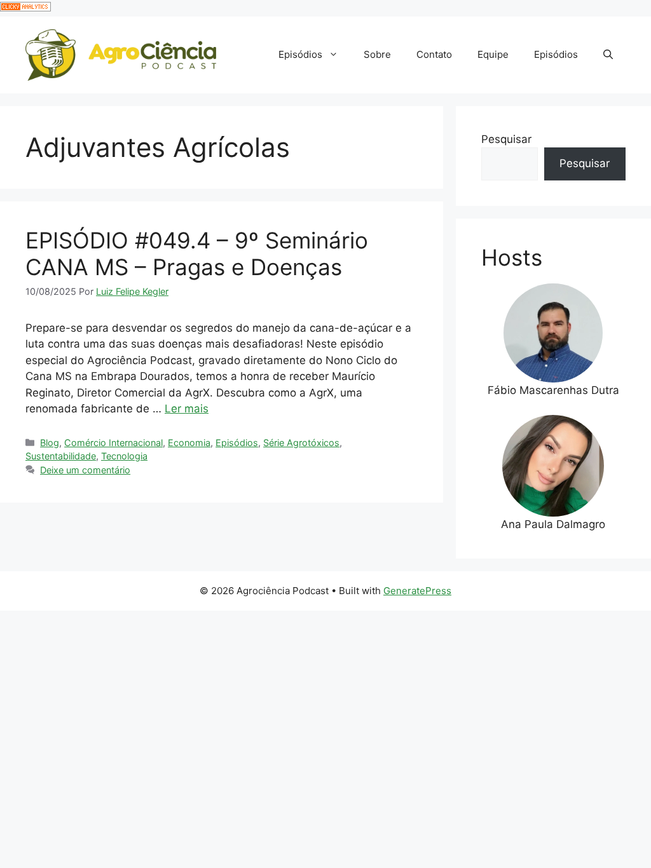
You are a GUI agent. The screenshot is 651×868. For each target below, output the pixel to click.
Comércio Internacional (113, 442)
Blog (49, 442)
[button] (608, 55)
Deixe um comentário (85, 470)
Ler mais (187, 408)
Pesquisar (506, 139)
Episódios (300, 54)
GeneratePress (417, 591)
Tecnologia (124, 456)
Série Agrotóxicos (301, 442)
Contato (434, 54)
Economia (189, 442)
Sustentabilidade (60, 456)
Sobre (377, 54)
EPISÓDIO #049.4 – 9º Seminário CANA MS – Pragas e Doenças (196, 253)
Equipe (493, 54)
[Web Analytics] (25, 7)
